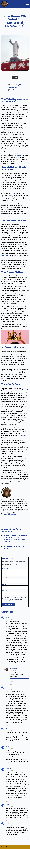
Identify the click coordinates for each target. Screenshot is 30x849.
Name (4, 578)
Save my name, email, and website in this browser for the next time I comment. (15, 599)
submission (5, 255)
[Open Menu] (27, 4)
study (15, 193)
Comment (5, 568)
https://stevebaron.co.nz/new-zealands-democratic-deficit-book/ (19, 679)
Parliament (17, 155)
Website (4, 590)
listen (10, 134)
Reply (7, 665)
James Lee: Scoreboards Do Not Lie (13, 544)
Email (4, 584)
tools (6, 376)
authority (23, 435)
